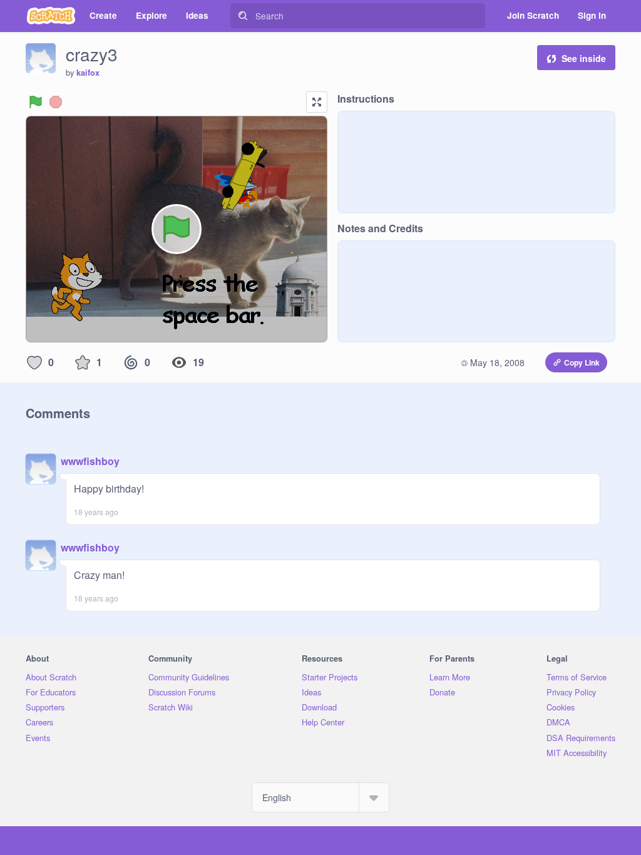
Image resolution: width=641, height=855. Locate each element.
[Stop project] (56, 102)
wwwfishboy (90, 461)
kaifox (88, 72)
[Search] (242, 15)
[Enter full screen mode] (316, 102)
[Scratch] (51, 15)
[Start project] (36, 102)
